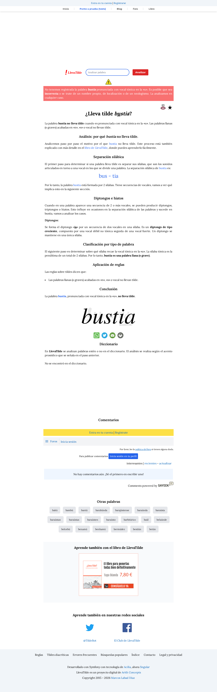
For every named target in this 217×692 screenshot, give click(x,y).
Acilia (127, 667)
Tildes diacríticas (58, 654)
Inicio (66, 8)
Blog (119, 8)
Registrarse (120, 3)
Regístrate (121, 432)
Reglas (39, 654)
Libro (151, 8)
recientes (150, 463)
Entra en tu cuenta (101, 3)
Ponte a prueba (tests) (93, 8)
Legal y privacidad (170, 654)
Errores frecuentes (85, 654)
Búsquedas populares (114, 654)
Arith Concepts (131, 672)
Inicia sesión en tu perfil (123, 456)
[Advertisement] (108, 38)
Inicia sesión (68, 441)
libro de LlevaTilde (96, 147)
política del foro (143, 449)
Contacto (149, 654)
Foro (135, 8)
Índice (136, 654)
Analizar (140, 72)
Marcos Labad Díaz (123, 677)
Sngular (145, 667)
